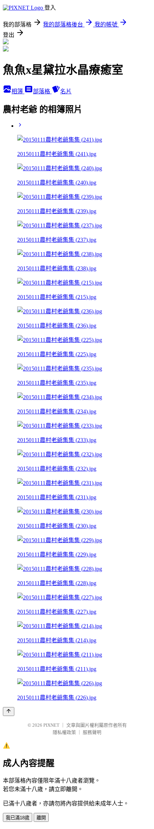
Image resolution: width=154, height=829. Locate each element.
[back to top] (8, 711)
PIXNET (51, 725)
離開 (41, 817)
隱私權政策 (64, 732)
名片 (66, 91)
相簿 (17, 91)
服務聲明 (92, 732)
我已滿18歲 (17, 817)
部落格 (42, 91)
